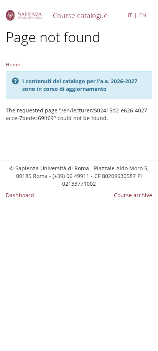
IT (130, 15)
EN (142, 15)
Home (13, 64)
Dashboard (20, 195)
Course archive (133, 195)
